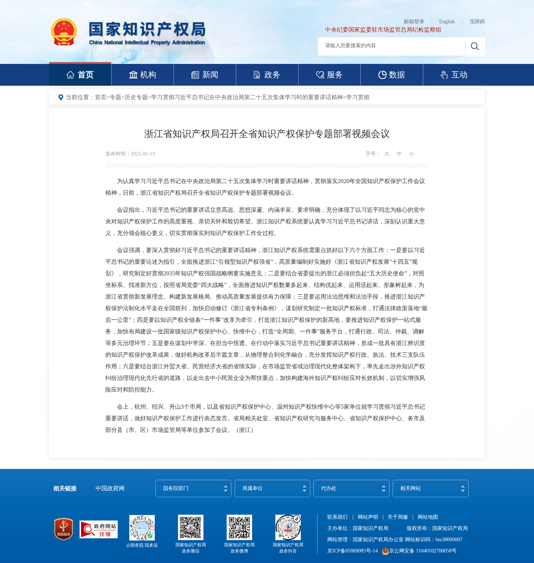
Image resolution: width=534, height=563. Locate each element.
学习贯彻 (357, 97)
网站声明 (368, 517)
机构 (148, 74)
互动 (460, 74)
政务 (272, 74)
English (447, 21)
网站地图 (428, 517)
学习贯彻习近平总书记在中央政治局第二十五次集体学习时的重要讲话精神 (247, 97)
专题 (115, 97)
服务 (335, 74)
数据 (397, 74)
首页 (86, 74)
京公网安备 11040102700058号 (423, 551)
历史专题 (136, 97)
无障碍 (477, 21)
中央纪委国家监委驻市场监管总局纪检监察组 (383, 30)
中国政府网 (110, 488)
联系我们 (337, 517)
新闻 (210, 74)
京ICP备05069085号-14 (352, 551)
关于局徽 (398, 517)
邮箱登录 (414, 21)
